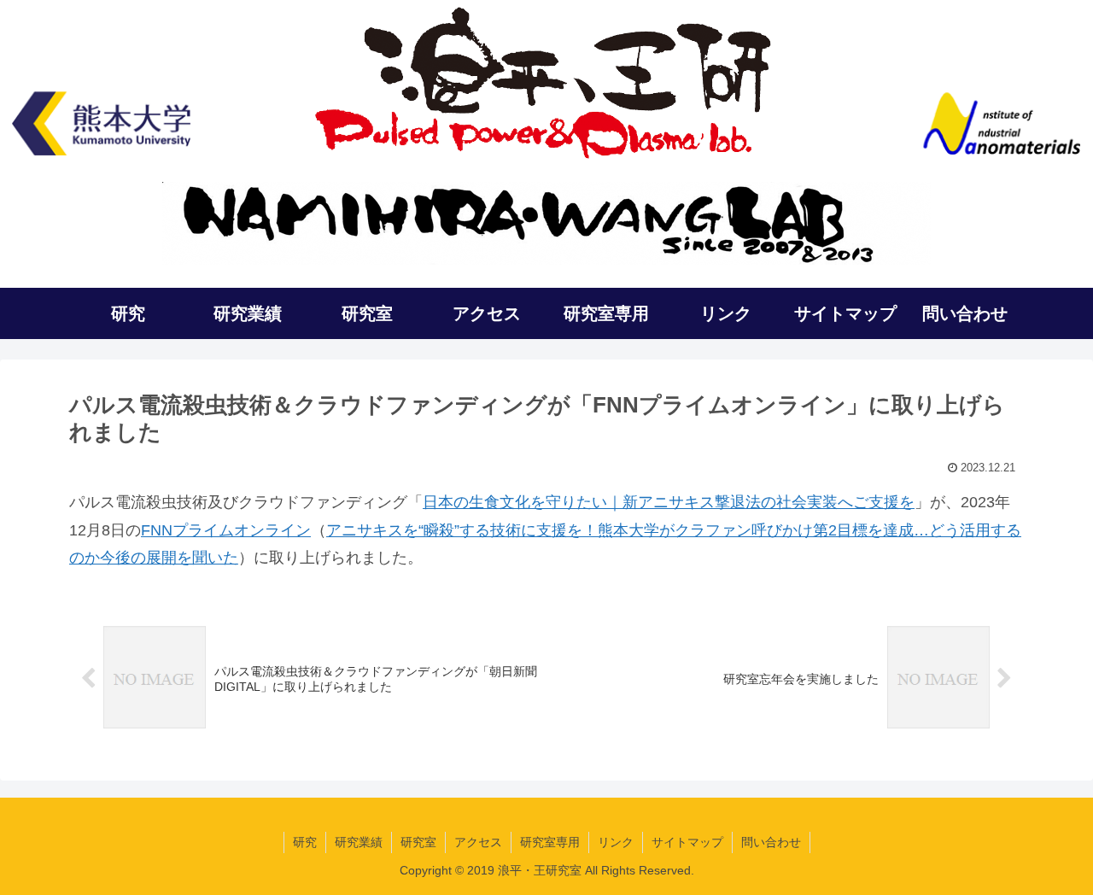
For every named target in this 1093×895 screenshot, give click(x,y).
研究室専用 (550, 842)
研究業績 (359, 842)
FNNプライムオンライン (226, 530)
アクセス (478, 842)
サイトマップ (687, 842)
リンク (616, 842)
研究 (305, 842)
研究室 (418, 842)
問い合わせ (771, 842)
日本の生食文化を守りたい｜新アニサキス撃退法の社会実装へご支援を (669, 502)
